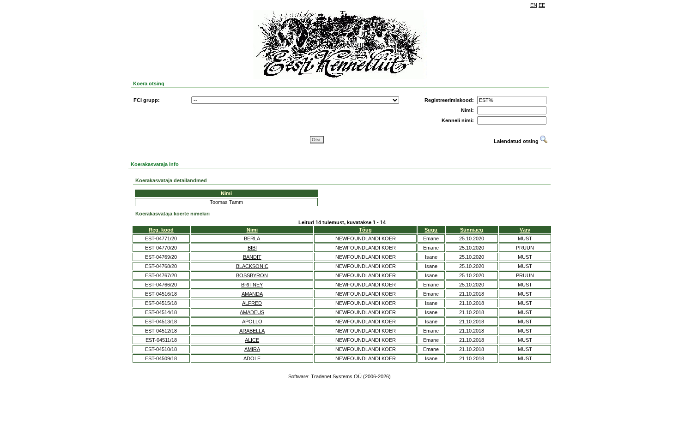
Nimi (252, 229)
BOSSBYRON (252, 275)
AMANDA (252, 294)
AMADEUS (252, 312)
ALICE (252, 340)
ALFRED (252, 303)
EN (533, 5)
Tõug (365, 229)
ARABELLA (252, 331)
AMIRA (252, 349)
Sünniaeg (471, 229)
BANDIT (252, 257)
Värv (525, 229)
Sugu (430, 229)
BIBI (252, 247)
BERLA (252, 238)
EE (542, 5)
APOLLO (252, 321)
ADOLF (252, 358)
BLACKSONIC (252, 266)
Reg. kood (161, 229)
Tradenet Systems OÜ (336, 376)
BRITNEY (252, 284)
